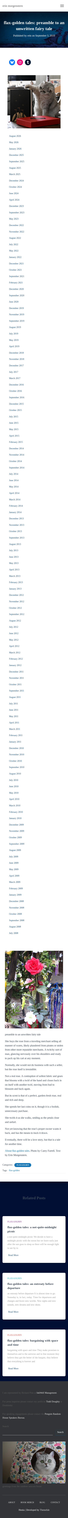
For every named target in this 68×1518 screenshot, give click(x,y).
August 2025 (15, 168)
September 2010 (16, 767)
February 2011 (16, 735)
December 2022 (16, 225)
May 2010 (13, 793)
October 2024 (15, 187)
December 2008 (16, 901)
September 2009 (16, 844)
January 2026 (15, 149)
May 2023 (13, 219)
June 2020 (13, 302)
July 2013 (13, 550)
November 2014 (16, 455)
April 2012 (14, 646)
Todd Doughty (53, 1401)
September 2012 (16, 614)
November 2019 (16, 314)
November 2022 (16, 232)
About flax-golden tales (17, 1150)
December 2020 (16, 289)
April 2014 (14, 493)
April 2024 (14, 200)
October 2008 (15, 914)
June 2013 (13, 557)
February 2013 (16, 582)
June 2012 (13, 633)
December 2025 (16, 155)
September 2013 (16, 538)
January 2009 (15, 895)
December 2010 (16, 748)
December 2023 (16, 206)
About (11, 1502)
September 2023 (16, 212)
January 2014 (15, 512)
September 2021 (16, 276)
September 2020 (16, 295)
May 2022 (13, 251)
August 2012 (15, 620)
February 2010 (16, 812)
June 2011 (13, 710)
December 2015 (16, 404)
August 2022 (15, 238)
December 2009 (16, 825)
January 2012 (15, 665)
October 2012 (15, 608)
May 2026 (13, 142)
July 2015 (13, 416)
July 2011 (13, 703)
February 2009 (16, 888)
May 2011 (13, 716)
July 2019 (13, 333)
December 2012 (16, 595)
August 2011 (15, 697)
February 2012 (16, 659)
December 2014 (16, 448)
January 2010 (15, 818)
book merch (27, 1502)
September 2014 (16, 467)
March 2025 (14, 174)
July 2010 (13, 780)
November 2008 (16, 907)
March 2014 (14, 499)
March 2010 (14, 805)
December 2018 (16, 353)
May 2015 (13, 429)
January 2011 (15, 742)
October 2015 (15, 410)
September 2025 (16, 161)
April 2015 (14, 436)
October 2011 (15, 684)
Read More (13, 1255)
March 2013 (14, 576)
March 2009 (14, 882)
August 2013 (15, 544)
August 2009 (15, 850)
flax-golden (23, 1165)
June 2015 (13, 423)
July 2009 (13, 856)
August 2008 (15, 926)
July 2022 (13, 244)
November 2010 (16, 754)
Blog (42, 1502)
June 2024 (13, 193)
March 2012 (14, 652)
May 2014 (13, 486)
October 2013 (15, 531)
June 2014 (13, 480)
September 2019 (16, 321)
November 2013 (16, 525)
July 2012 (13, 627)
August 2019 (15, 327)
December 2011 (16, 672)
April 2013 (14, 569)
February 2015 (16, 442)
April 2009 (14, 876)
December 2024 (16, 180)
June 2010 (13, 786)
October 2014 (15, 461)
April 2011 (14, 722)
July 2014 (13, 474)
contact (55, 1502)
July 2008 (13, 933)
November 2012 (16, 601)
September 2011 (16, 691)
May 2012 (13, 640)
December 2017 (16, 365)
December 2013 (16, 518)
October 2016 (15, 391)
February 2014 (16, 506)
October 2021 (15, 270)
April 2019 (14, 346)
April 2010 (14, 799)
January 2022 (15, 257)
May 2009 (13, 869)
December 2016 (16, 385)
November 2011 (16, 678)
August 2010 (15, 773)
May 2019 (13, 340)
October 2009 (15, 837)
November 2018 (16, 359)
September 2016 (16, 397)
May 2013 (13, 563)
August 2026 (15, 136)
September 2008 (16, 920)
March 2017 (14, 378)
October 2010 (15, 761)
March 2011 (14, 729)
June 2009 (13, 863)
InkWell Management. (47, 1393)
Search (5, 1426)
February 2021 (16, 282)
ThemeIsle (45, 1510)
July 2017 (13, 372)
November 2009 (16, 831)
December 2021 (16, 263)
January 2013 (15, 589)
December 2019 (16, 308)
